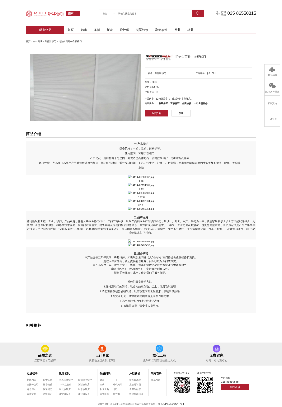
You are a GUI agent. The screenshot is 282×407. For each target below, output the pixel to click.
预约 (181, 113)
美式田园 (104, 393)
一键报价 (272, 118)
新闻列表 (31, 379)
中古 (115, 379)
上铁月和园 (135, 384)
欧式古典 (104, 389)
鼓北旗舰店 (65, 389)
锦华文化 (47, 379)
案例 (97, 29)
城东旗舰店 (84, 389)
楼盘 (110, 29)
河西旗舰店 (84, 384)
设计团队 (64, 373)
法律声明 (47, 393)
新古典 (116, 393)
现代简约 (117, 384)
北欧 (115, 389)
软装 (190, 29)
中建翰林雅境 (136, 393)
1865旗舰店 (65, 384)
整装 (177, 29)
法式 (102, 384)
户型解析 (134, 373)
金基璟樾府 (135, 389)
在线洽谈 (156, 113)
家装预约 (272, 103)
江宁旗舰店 (65, 393)
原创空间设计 (85, 379)
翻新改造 (161, 29)
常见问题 (155, 379)
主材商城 (37, 41)
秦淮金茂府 (135, 379)
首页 (71, 29)
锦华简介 (31, 389)
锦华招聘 (47, 384)
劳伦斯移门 (50, 41)
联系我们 (47, 389)
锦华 (84, 29)
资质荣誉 (31, 393)
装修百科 (156, 373)
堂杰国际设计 (66, 379)
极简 (102, 379)
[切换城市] (77, 13)
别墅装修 (142, 29)
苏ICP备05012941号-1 (172, 403)
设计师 (124, 29)
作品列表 (105, 373)
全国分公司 (32, 384)
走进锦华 (32, 373)
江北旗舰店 (84, 393)
